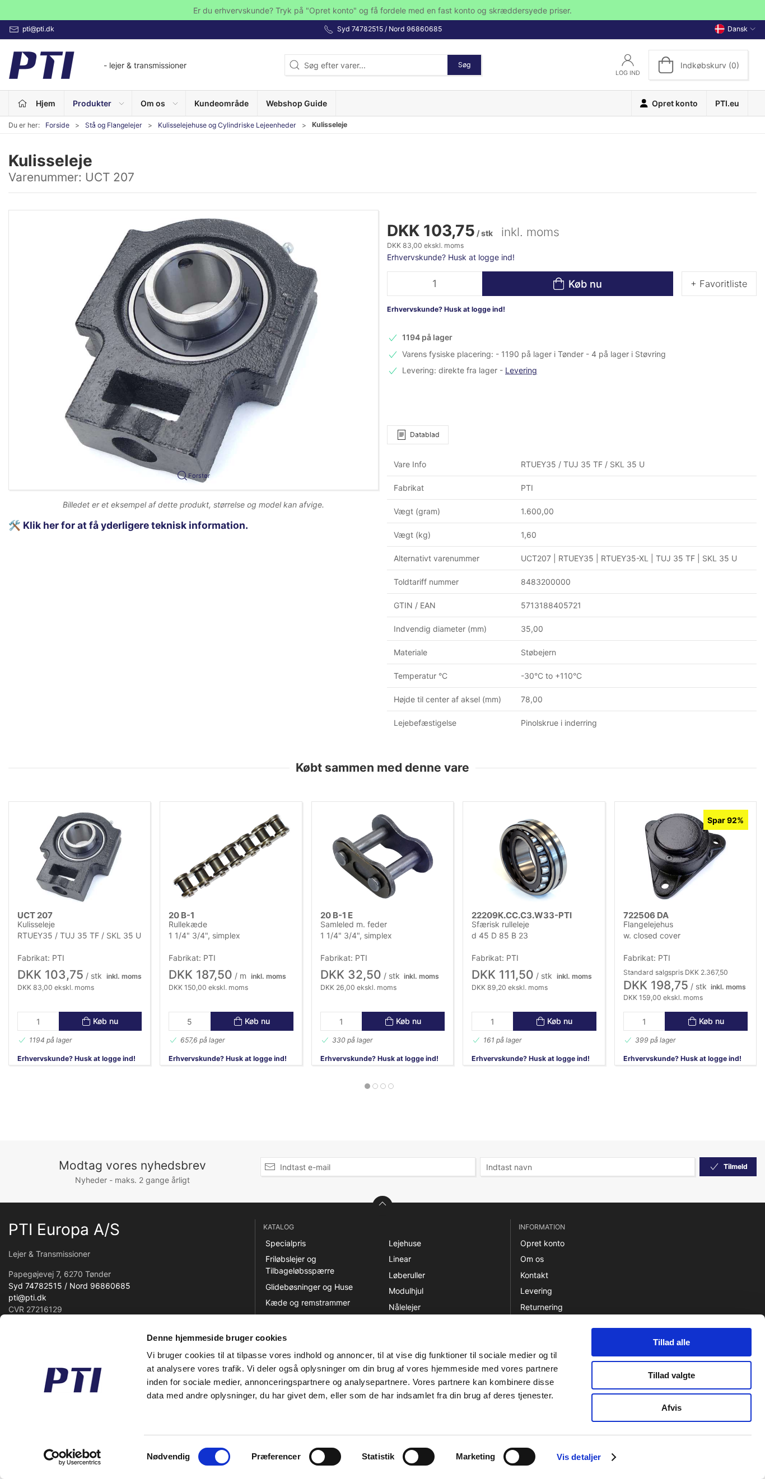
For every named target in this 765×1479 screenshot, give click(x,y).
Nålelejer (405, 1307)
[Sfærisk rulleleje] (534, 857)
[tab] (367, 1086)
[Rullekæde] (231, 857)
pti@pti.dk (27, 1297)
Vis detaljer (579, 1457)
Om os (532, 1259)
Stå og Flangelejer (113, 125)
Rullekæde (188, 924)
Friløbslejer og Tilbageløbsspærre (299, 1264)
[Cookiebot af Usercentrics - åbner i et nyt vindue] (73, 1457)
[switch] (325, 1457)
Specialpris (285, 1243)
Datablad (425, 434)
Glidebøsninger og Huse (309, 1287)
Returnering (541, 1307)
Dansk (737, 29)
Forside (57, 125)
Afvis (671, 1407)
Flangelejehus (648, 924)
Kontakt (534, 1275)
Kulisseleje (36, 924)
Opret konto (542, 1243)
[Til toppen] (382, 1206)
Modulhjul (406, 1290)
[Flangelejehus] (685, 857)
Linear (400, 1259)
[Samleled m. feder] (382, 857)
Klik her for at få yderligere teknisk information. (136, 525)
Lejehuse (405, 1243)
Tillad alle (671, 1342)
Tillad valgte (671, 1375)
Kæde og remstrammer (307, 1302)
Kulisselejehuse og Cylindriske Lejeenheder (227, 125)
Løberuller (407, 1275)
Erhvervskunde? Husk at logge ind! (451, 257)
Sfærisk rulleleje (500, 924)
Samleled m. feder (353, 924)
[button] (98, 103)
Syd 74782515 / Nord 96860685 (69, 1285)
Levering (521, 370)
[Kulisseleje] (79, 857)
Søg (464, 64)
